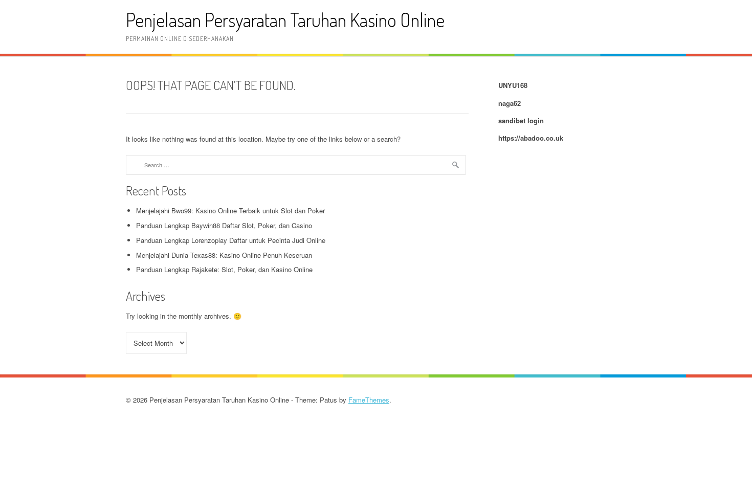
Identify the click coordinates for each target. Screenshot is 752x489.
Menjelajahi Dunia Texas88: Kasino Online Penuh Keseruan (224, 255)
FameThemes (368, 400)
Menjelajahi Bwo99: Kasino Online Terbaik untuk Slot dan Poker (230, 210)
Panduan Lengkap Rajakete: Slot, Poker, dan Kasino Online (224, 269)
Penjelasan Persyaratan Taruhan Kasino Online (285, 20)
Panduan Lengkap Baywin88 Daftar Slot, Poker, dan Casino (224, 225)
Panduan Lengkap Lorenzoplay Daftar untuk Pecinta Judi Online (230, 240)
